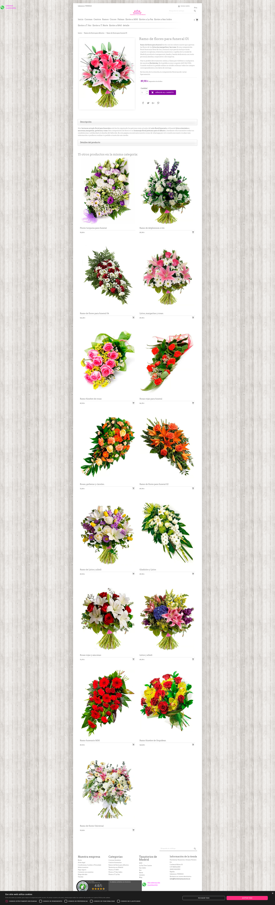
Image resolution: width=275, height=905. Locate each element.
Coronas (88, 19)
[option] (107, 74)
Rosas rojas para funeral (151, 399)
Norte (141, 872)
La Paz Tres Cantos (145, 865)
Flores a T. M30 (113, 870)
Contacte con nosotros (85, 872)
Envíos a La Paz (146, 19)
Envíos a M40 (115, 25)
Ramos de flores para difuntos (118, 865)
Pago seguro (82, 870)
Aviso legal (81, 862)
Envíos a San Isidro (163, 19)
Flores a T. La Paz (114, 874)
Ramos (105, 19)
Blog (195, 7)
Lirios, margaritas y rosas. (152, 313)
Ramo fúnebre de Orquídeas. (153, 740)
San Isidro (142, 868)
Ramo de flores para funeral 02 (154, 484)
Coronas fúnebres (114, 860)
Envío (80, 860)
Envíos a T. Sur (84, 25)
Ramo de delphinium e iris (152, 228)
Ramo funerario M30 (90, 740)
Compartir (143, 103)
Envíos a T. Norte (100, 25)
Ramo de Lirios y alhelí (90, 569)
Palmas (121, 19)
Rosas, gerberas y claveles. (92, 484)
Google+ (153, 103)
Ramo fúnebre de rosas (91, 399)
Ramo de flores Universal (92, 826)
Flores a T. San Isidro (115, 872)
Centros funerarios (114, 862)
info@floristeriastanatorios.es (180, 879)
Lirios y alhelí (146, 655)
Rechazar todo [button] (203, 898)
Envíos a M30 (131, 19)
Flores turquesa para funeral (93, 228)
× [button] (272, 893)
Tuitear (148, 103)
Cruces (113, 19)
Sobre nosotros (83, 867)
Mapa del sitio (82, 874)
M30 (140, 863)
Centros (97, 19)
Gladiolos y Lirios (148, 569)
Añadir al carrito (162, 92)
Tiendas (80, 877)
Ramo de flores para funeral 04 (94, 313)
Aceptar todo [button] (247, 898)
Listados (142, 875)
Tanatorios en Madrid (115, 867)
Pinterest (158, 103)
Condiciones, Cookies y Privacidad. (89, 865)
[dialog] (137, 898)
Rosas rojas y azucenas (90, 655)
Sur (140, 870)
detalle (126, 25)
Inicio (80, 19)
